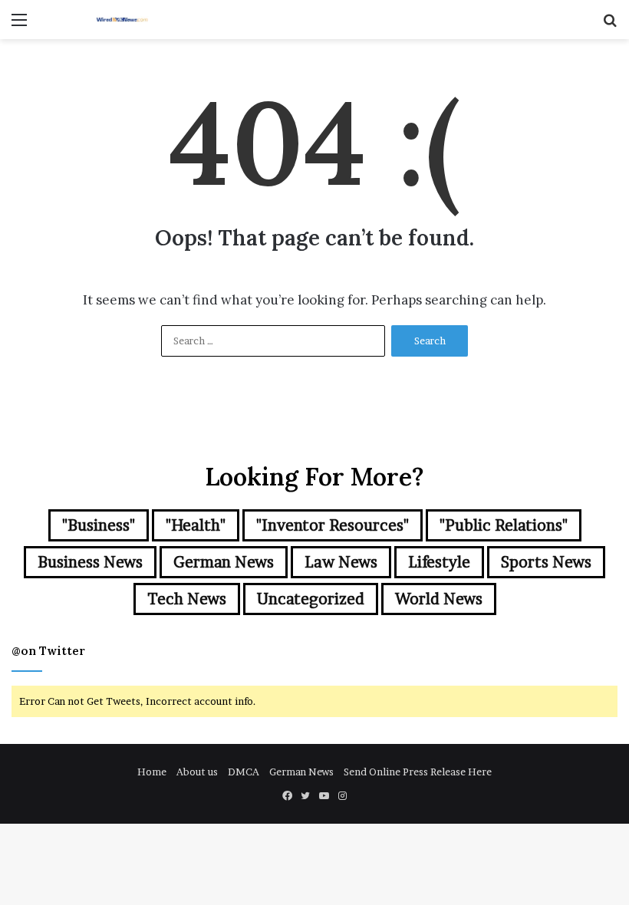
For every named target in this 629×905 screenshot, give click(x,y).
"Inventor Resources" (332, 525)
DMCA (243, 771)
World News (438, 599)
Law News (341, 562)
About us (197, 771)
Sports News (546, 562)
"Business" (98, 525)
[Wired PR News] (123, 19)
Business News (90, 562)
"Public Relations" (504, 525)
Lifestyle (439, 562)
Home (151, 771)
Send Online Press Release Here (418, 771)
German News (223, 562)
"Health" (196, 525)
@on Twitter (48, 650)
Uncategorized (310, 599)
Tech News (186, 599)
